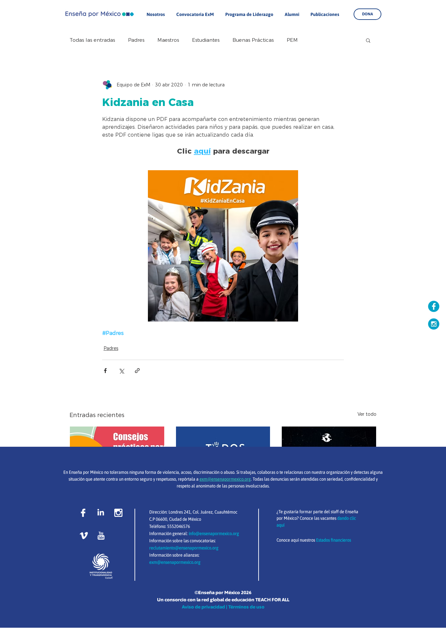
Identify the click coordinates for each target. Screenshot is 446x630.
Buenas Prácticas (253, 40)
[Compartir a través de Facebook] (105, 371)
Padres (136, 40)
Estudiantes (205, 40)
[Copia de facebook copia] (433, 306)
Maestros (168, 40)
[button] (368, 40)
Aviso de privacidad (203, 606)
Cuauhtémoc (226, 512)
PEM (292, 40)
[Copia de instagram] (433, 324)
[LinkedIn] (101, 513)
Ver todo (367, 414)
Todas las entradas (92, 40)
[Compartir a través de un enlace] (137, 371)
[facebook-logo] (83, 513)
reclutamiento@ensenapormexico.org (183, 547)
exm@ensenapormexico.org (174, 562)
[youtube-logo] (101, 536)
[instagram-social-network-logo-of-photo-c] (118, 513)
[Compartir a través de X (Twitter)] (121, 371)
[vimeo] (84, 536)
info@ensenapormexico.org (214, 533)
